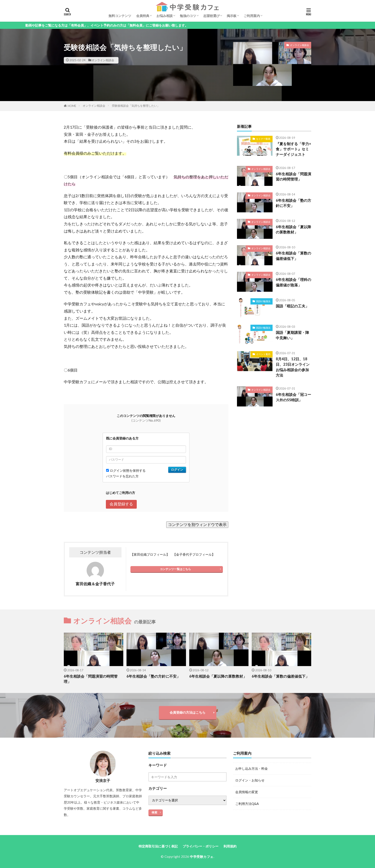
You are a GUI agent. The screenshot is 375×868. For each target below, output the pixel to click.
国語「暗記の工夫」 (292, 306)
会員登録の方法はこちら (188, 712)
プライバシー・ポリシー (201, 846)
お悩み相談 (164, 16)
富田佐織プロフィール (150, 554)
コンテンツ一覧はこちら (175, 569)
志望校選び (211, 16)
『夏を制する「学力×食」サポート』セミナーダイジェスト (293, 149)
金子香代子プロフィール (194, 554)
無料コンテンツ (120, 16)
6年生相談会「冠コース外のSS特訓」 (293, 397)
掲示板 (232, 16)
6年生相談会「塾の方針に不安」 (293, 203)
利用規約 (230, 846)
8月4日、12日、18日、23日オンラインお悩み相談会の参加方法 (293, 367)
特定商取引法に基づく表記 (158, 846)
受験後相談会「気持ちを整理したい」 (136, 105)
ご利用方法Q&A (247, 804)
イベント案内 (263, 354)
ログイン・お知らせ (250, 780)
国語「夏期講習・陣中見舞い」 (292, 335)
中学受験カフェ (202, 856)
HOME (72, 106)
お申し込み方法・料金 (251, 768)
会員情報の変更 (246, 792)
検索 (154, 812)
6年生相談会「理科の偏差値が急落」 (293, 282)
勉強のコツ (188, 16)
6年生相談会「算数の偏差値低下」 (293, 256)
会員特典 (142, 16)
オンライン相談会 (103, 60)
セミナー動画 (263, 138)
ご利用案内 (252, 16)
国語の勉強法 (263, 301)
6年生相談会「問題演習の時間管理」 (293, 177)
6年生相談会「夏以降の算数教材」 (293, 229)
